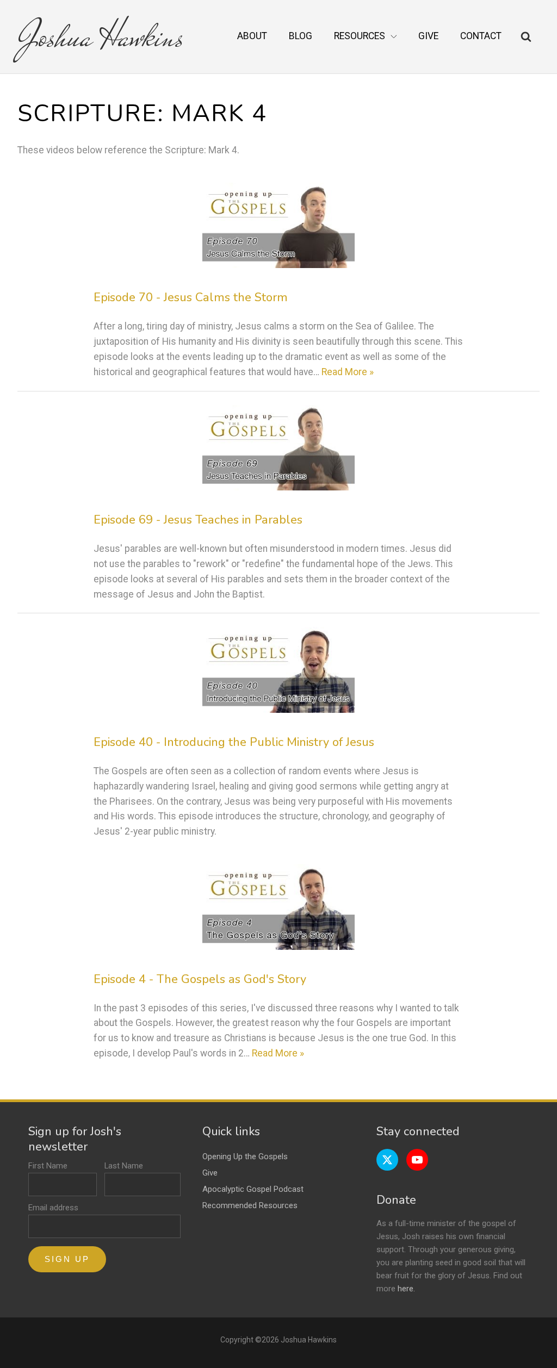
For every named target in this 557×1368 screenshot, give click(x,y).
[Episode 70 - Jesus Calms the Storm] (278, 226)
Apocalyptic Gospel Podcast (253, 1189)
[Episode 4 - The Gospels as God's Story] (278, 907)
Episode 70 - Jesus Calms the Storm (191, 297)
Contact (481, 35)
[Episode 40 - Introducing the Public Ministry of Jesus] (278, 670)
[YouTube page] (417, 1160)
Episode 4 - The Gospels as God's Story (200, 979)
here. (406, 1289)
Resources (359, 35)
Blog (300, 35)
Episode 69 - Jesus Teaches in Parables (198, 520)
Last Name (123, 1166)
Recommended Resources (250, 1205)
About (252, 35)
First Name (47, 1166)
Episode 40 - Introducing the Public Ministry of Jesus (234, 742)
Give (428, 35)
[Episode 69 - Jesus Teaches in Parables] (278, 448)
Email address (53, 1207)
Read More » (347, 371)
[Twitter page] (387, 1160)
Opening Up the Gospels (245, 1156)
